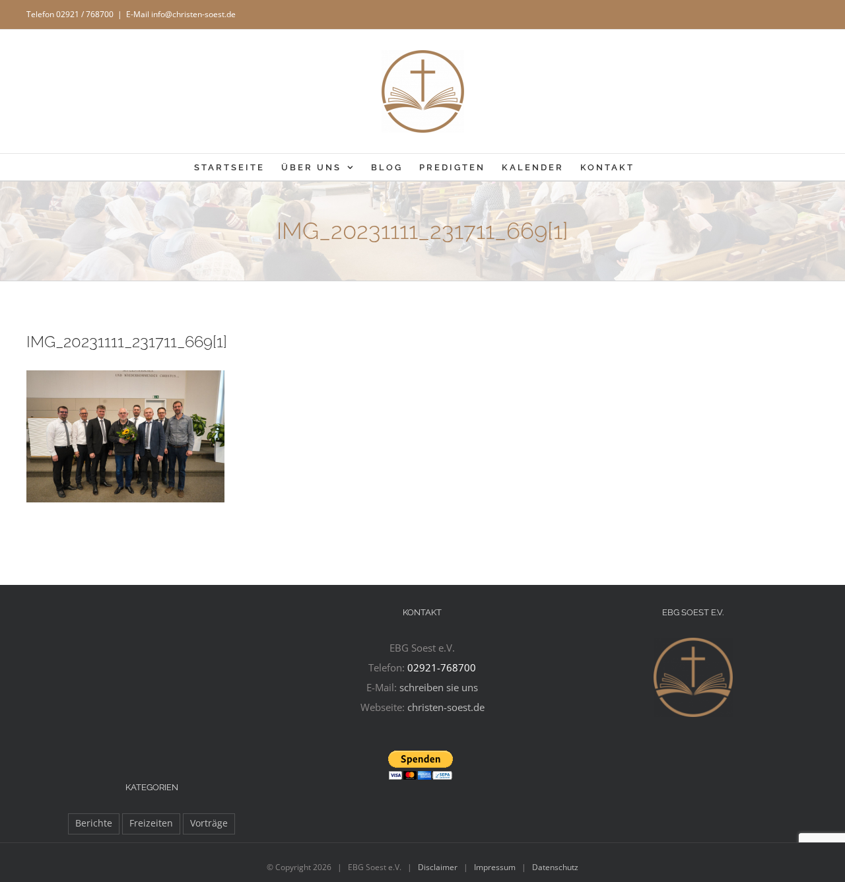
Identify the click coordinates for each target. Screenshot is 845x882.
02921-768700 (441, 667)
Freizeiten (151, 823)
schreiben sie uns (438, 687)
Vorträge (209, 823)
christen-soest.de (446, 707)
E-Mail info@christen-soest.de (181, 14)
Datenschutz (555, 867)
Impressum (495, 867)
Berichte (93, 823)
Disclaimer (437, 867)
